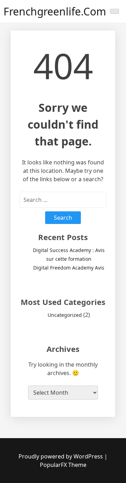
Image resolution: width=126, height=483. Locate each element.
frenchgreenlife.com (55, 11)
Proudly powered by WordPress (61, 456)
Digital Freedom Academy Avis (68, 267)
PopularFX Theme (63, 465)
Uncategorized (65, 315)
